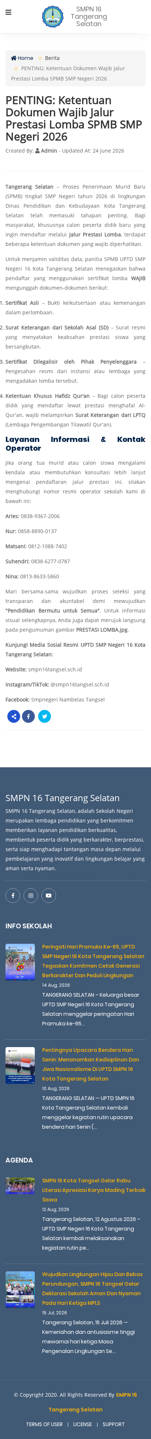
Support (114, 1424)
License (82, 1424)
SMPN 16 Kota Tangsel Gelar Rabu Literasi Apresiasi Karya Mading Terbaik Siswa (94, 1190)
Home (25, 58)
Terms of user (44, 1424)
